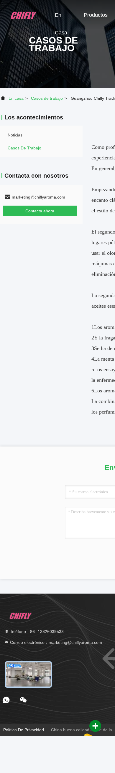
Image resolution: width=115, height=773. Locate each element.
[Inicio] (23, 14)
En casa (61, 18)
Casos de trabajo (47, 98)
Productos (96, 15)
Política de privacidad (23, 729)
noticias (15, 135)
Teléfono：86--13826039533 (36, 631)
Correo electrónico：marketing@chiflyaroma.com (55, 642)
